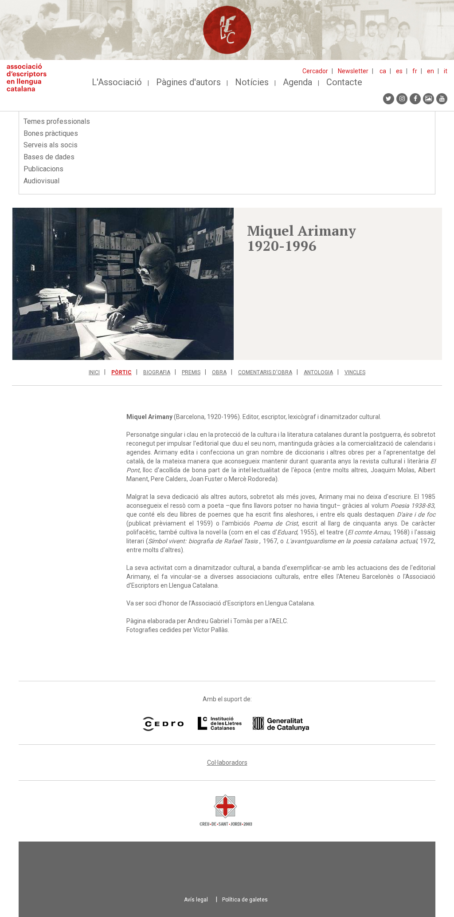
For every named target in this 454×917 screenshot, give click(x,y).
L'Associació (117, 82)
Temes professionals (56, 121)
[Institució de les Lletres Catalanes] (253, 724)
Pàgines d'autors (188, 82)
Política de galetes (245, 900)
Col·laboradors (227, 762)
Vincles (354, 372)
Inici (94, 372)
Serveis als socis (50, 145)
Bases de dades (48, 157)
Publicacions (43, 169)
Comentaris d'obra (265, 372)
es (399, 71)
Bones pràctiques (50, 133)
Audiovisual (41, 181)
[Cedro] (163, 724)
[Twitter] (388, 98)
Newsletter (353, 71)
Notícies (252, 82)
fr (414, 71)
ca (383, 71)
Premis (191, 372)
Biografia (156, 372)
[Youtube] (441, 98)
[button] (123, 284)
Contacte (344, 82)
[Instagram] (401, 98)
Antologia (318, 372)
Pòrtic (121, 372)
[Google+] (428, 98)
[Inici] (30, 77)
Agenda (297, 82)
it (445, 71)
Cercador (315, 71)
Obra (219, 372)
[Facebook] (415, 98)
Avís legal (196, 900)
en (430, 71)
